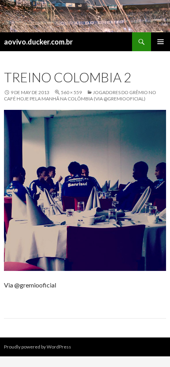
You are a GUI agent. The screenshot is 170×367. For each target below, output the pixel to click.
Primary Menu (160, 41)
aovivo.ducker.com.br (38, 41)
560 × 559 (71, 92)
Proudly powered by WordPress (37, 347)
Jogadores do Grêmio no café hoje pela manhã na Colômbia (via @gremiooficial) (80, 95)
